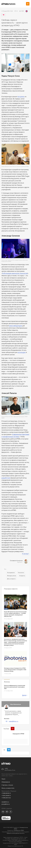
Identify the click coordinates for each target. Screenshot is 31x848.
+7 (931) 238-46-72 (6, 795)
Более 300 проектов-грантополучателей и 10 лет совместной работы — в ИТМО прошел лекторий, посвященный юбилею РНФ (15, 614)
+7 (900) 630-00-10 (6, 793)
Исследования (11, 572)
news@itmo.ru (13, 721)
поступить (21, 97)
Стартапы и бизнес (7, 785)
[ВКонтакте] (3, 14)
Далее (24, 695)
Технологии (21, 572)
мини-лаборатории (15, 326)
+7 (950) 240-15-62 (6, 797)
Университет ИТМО (18, 734)
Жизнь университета (8, 788)
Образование (6, 782)
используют (22, 352)
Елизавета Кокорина (16, 560)
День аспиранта (11, 578)
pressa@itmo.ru (6, 804)
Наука (3, 779)
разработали (6, 478)
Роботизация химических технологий (15, 273)
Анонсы (7, 682)
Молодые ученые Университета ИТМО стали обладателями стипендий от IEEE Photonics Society (15, 669)
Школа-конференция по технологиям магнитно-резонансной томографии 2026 (14, 687)
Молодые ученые (11, 575)
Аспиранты (22, 575)
